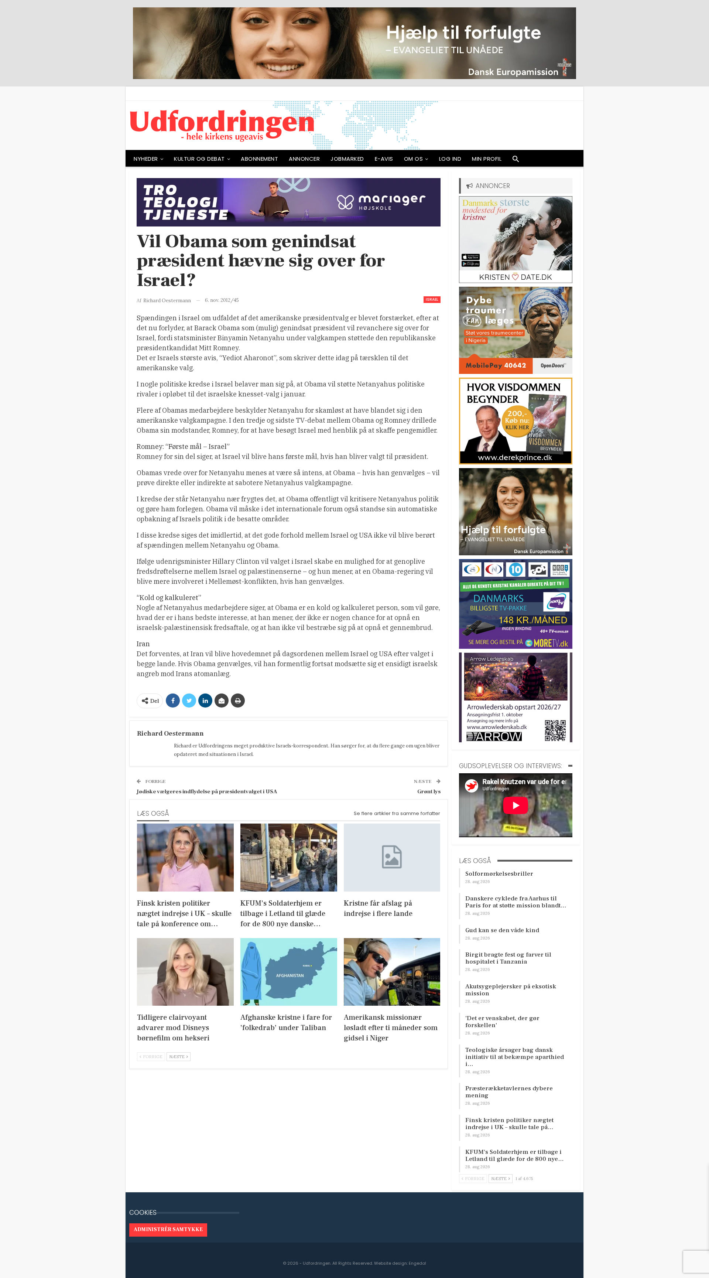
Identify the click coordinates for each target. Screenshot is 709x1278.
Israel (432, 299)
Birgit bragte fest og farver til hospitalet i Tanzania (508, 958)
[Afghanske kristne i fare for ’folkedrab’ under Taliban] (288, 972)
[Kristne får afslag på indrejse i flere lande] (392, 857)
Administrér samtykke (168, 1229)
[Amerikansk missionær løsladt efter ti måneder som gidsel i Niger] (392, 972)
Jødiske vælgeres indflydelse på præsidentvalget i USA (207, 791)
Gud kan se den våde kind (502, 930)
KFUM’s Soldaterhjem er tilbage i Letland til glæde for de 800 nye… (514, 1155)
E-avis (384, 159)
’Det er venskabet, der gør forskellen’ (502, 1021)
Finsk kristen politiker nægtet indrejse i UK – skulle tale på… (509, 1123)
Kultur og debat (199, 159)
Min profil (486, 159)
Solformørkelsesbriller (499, 874)
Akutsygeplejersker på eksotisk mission (510, 990)
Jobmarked (347, 159)
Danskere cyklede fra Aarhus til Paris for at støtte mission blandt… (515, 902)
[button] (516, 161)
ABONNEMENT (259, 159)
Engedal (417, 1263)
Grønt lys (429, 791)
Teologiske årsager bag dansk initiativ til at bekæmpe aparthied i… (514, 1057)
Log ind (450, 159)
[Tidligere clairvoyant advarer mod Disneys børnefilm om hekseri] (185, 972)
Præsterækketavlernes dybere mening (509, 1092)
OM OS (413, 159)
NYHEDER (146, 159)
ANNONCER (304, 159)
